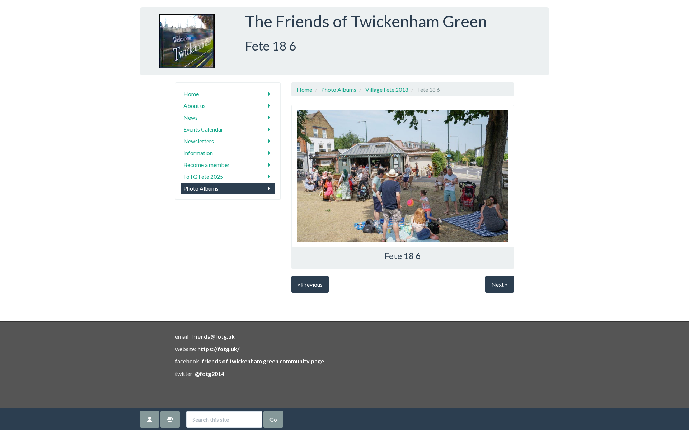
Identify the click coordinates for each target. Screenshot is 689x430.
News (190, 117)
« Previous (310, 284)
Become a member (206, 164)
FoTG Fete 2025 (203, 176)
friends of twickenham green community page (263, 361)
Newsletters (198, 141)
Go (273, 419)
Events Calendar (203, 129)
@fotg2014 (209, 373)
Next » (499, 284)
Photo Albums (201, 188)
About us (194, 105)
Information (198, 152)
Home (191, 93)
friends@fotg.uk (213, 336)
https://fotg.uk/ (218, 348)
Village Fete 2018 (386, 89)
